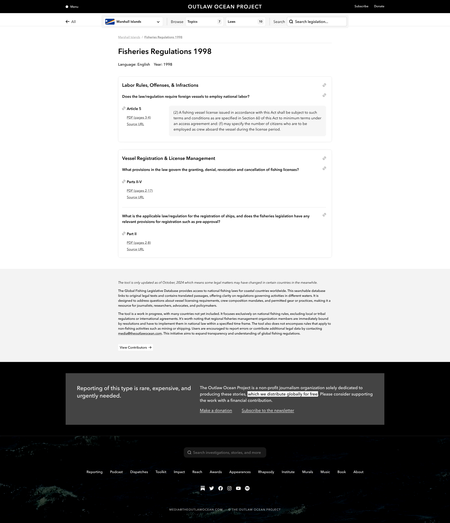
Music (325, 472)
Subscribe (361, 6)
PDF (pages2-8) (139, 243)
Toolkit (160, 472)
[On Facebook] (220, 488)
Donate (379, 6)
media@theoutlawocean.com (140, 333)
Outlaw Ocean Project (225, 6)
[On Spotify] (247, 488)
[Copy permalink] (324, 85)
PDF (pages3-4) (139, 117)
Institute (288, 472)
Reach (197, 472)
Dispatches (139, 472)
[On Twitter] (211, 488)
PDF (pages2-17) (140, 190)
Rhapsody (266, 472)
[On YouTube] (238, 488)
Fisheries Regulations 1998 (163, 37)
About (358, 472)
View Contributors (133, 347)
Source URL (135, 124)
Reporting (94, 472)
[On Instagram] (229, 488)
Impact (179, 472)
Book (342, 472)
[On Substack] (202, 488)
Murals (307, 472)
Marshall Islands (129, 37)
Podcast (116, 472)
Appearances (240, 472)
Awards (216, 472)
